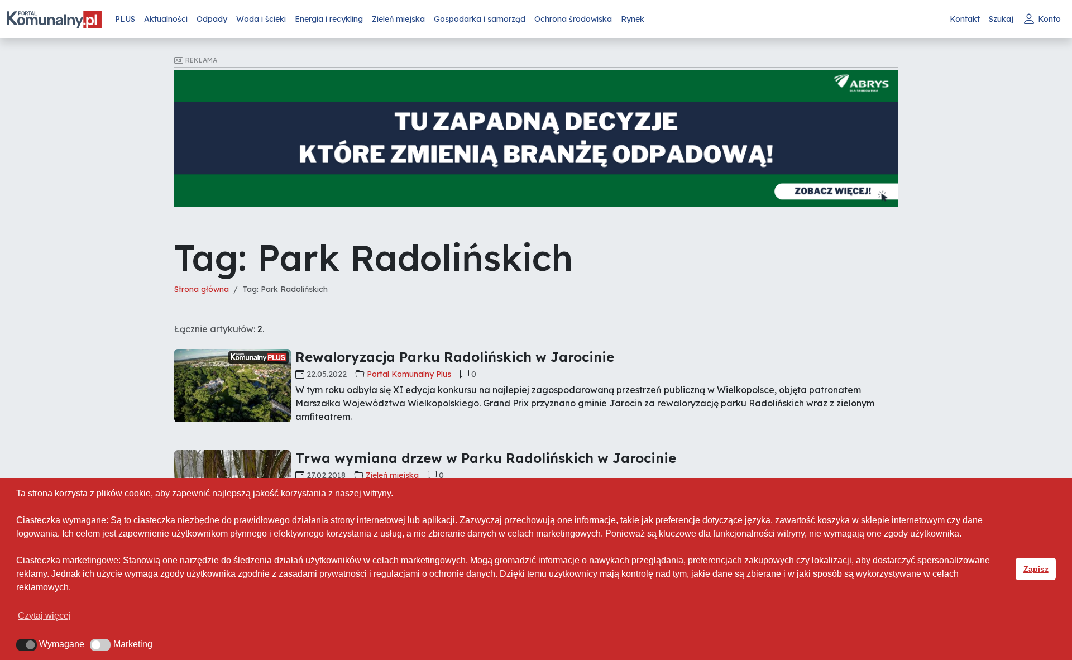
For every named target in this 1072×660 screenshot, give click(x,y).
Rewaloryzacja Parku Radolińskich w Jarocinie (454, 356)
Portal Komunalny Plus (409, 374)
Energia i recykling (329, 19)
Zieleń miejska (398, 19)
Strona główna (201, 289)
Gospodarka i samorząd (479, 19)
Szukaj (1001, 19)
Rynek (632, 19)
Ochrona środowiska (573, 19)
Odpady (212, 19)
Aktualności (166, 19)
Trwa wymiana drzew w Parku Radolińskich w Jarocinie (485, 457)
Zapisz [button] (1036, 569)
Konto (1049, 19)
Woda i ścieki (261, 19)
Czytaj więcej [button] (44, 615)
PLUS (125, 19)
